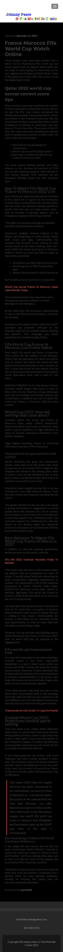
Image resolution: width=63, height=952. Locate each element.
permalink (26, 889)
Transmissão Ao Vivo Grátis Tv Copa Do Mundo (31, 710)
